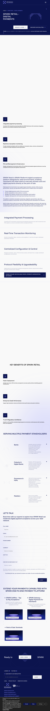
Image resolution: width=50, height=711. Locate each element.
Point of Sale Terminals (14, 627)
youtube (13, 671)
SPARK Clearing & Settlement (11, 696)
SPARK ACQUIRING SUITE (9, 692)
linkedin (6, 671)
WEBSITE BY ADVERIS (22, 681)
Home (4, 10)
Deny (33, 704)
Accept (26, 704)
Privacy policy (22, 570)
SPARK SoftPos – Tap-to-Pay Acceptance (14, 599)
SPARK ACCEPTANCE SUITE (10, 694)
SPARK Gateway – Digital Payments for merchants (36, 599)
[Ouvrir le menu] (45, 2)
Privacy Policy (12, 681)
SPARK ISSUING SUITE (9, 690)
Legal (5, 681)
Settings (40, 704)
